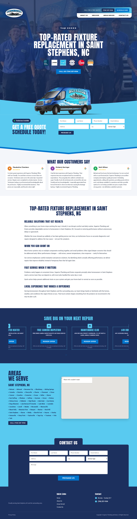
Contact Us (123, 15)
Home (58, 498)
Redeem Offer (44, 341)
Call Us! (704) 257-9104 (68, 71)
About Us (84, 15)
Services (95, 15)
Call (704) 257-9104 (18, 423)
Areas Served (109, 15)
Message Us (66, 133)
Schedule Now (122, 10)
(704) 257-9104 (108, 10)
